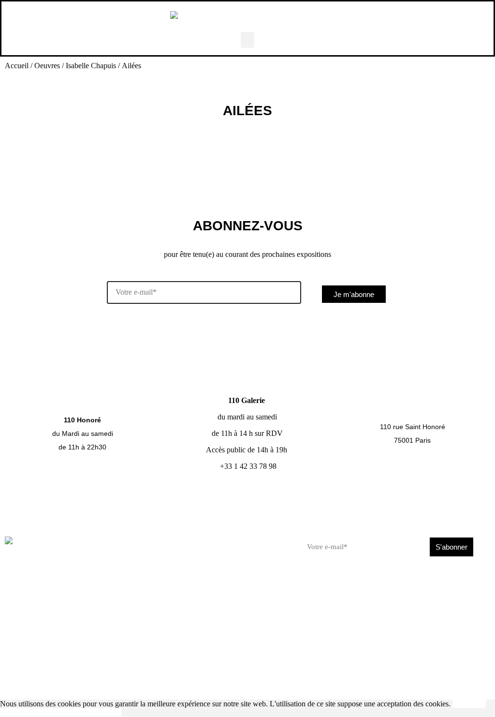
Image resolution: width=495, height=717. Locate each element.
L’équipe (234, 553)
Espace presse (144, 684)
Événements (164, 567)
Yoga (152, 540)
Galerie (80, 560)
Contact (233, 540)
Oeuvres (47, 65)
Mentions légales (463, 684)
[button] (247, 40)
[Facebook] (360, 585)
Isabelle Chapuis (91, 65)
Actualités (160, 553)
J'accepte (466, 704)
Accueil (17, 65)
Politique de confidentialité (80, 712)
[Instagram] (382, 585)
